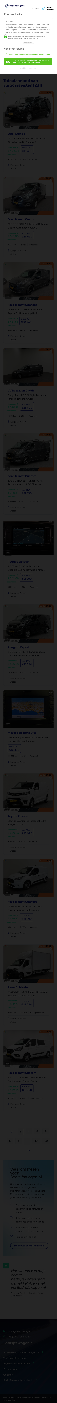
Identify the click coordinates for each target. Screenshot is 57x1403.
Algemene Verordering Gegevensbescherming (23, 38)
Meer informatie (28, 43)
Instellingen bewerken (28, 68)
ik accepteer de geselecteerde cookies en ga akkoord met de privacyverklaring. (27, 61)
